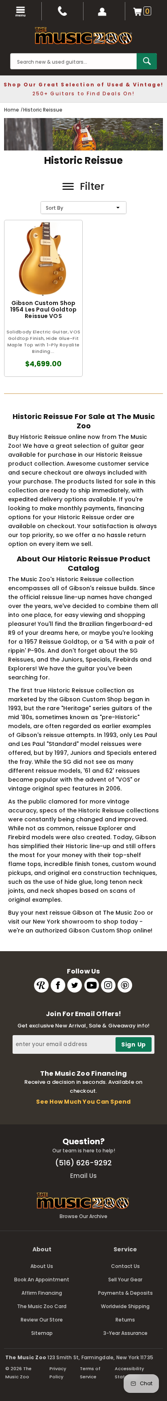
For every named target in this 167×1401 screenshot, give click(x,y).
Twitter (74, 985)
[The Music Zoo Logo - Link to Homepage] (83, 35)
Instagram (108, 985)
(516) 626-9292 (83, 1163)
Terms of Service (90, 1372)
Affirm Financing (41, 1292)
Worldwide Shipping (125, 1306)
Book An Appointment (41, 1279)
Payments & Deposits (125, 1292)
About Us (41, 1266)
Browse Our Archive (83, 1216)
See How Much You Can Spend (83, 1102)
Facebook (58, 985)
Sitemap (42, 1333)
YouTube (91, 985)
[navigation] (21, 11)
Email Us (83, 1175)
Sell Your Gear (125, 1279)
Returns (125, 1319)
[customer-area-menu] (104, 11)
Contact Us (125, 1266)
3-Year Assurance (125, 1333)
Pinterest (125, 985)
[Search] (147, 61)
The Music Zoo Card (41, 1306)
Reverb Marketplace (41, 985)
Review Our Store (42, 1319)
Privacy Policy (57, 1372)
